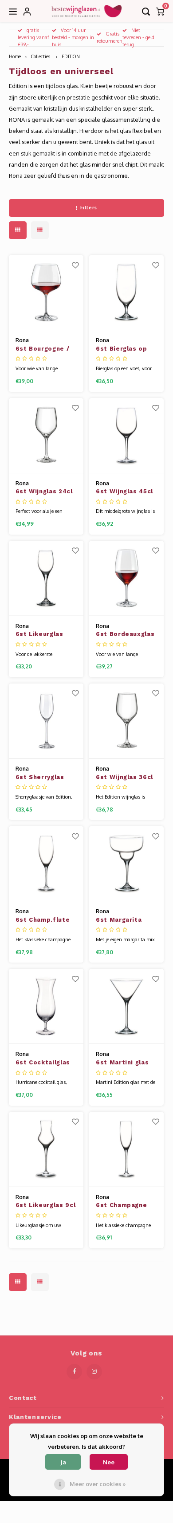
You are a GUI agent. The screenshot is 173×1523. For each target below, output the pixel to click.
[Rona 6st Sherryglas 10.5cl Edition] (46, 721)
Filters (88, 207)
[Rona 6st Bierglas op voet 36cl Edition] (126, 292)
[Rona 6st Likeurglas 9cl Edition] (46, 1149)
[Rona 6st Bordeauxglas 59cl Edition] (126, 578)
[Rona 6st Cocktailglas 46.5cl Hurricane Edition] (46, 1006)
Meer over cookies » (98, 1483)
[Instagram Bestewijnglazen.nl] (94, 1371)
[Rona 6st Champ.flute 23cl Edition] (46, 863)
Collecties (41, 56)
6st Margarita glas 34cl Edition (123, 920)
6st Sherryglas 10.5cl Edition (40, 778)
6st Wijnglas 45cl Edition (124, 492)
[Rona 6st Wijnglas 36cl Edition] (126, 721)
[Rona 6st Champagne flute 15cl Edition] (126, 1149)
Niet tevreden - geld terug (138, 37)
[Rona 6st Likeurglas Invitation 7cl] (46, 578)
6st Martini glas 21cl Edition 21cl (122, 1063)
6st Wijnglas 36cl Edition (124, 778)
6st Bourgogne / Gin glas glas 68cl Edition (45, 349)
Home (15, 56)
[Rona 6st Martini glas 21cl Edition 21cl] (126, 1006)
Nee (108, 1462)
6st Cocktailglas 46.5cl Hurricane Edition (43, 1063)
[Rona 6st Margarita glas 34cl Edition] (126, 863)
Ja (63, 1462)
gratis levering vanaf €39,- (33, 37)
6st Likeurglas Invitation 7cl (39, 635)
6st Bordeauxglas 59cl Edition (125, 635)
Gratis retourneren (109, 37)
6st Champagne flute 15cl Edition (124, 1206)
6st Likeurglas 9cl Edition (46, 1206)
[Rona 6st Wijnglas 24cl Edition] (46, 435)
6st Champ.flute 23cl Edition (43, 920)
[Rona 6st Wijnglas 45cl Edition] (126, 435)
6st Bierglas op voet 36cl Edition (124, 349)
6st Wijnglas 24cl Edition (44, 492)
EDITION (71, 56)
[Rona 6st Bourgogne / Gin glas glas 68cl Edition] (46, 292)
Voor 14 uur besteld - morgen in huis (73, 37)
